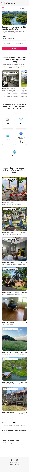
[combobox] (14, 38)
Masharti (17, 464)
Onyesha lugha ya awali (9, 3)
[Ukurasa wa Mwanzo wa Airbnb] (3, 8)
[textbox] (8, 44)
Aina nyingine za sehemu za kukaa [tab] (10, 425)
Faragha (11, 464)
